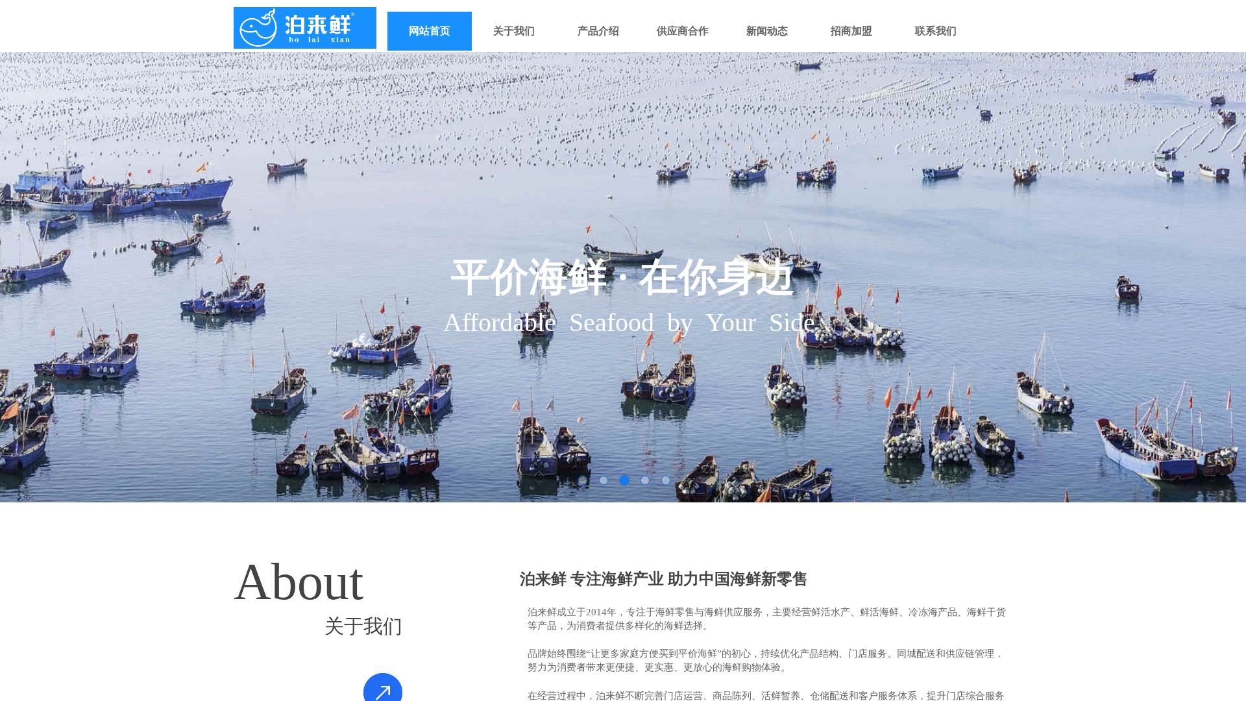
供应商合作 (683, 30)
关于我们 (514, 30)
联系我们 (936, 30)
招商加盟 (851, 30)
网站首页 (429, 30)
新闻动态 (767, 30)
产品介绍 (598, 30)
